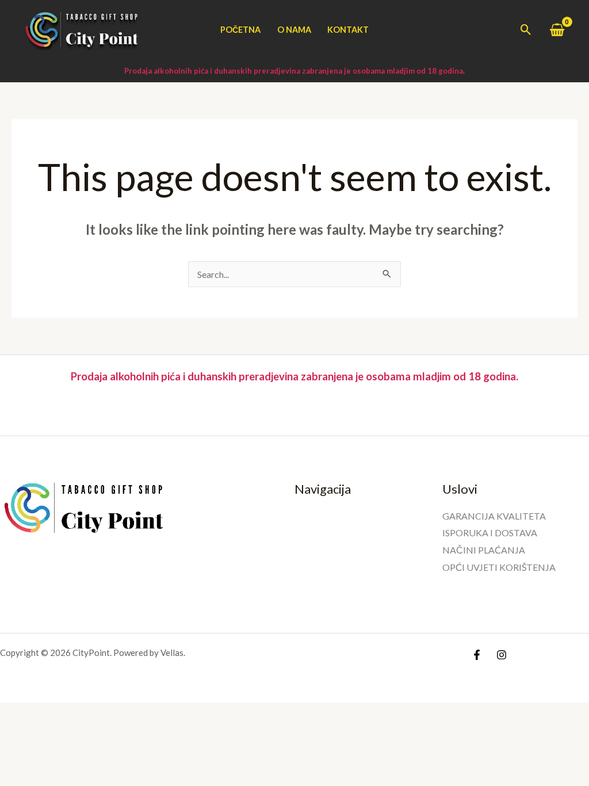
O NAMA (294, 30)
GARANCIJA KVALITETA (494, 515)
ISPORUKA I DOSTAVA (489, 532)
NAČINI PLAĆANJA (483, 549)
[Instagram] (501, 655)
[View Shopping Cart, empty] (557, 29)
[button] (526, 29)
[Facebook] (477, 655)
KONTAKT (348, 30)
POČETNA (240, 30)
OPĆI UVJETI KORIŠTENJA (499, 567)
